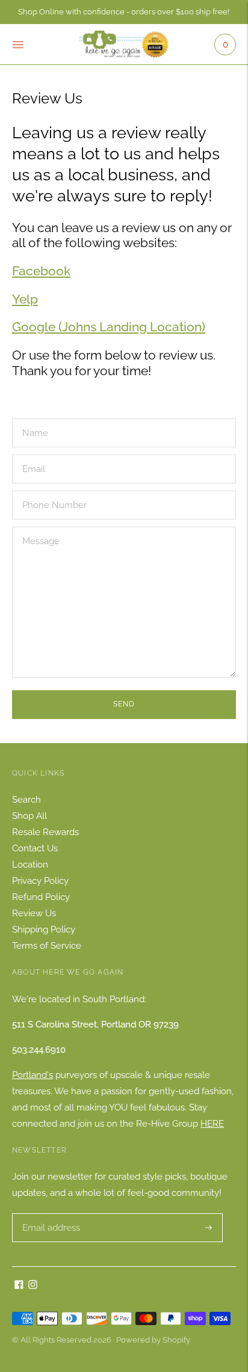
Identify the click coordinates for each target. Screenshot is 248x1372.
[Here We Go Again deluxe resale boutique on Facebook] (18, 1286)
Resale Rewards (45, 832)
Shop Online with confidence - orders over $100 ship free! (123, 11)
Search (26, 799)
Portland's (32, 1075)
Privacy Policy (40, 880)
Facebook (41, 270)
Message (40, 526)
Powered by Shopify (153, 1339)
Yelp (25, 299)
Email (34, 454)
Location (30, 864)
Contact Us (35, 848)
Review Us (34, 913)
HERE (212, 1123)
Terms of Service (46, 945)
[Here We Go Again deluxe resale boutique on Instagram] (32, 1286)
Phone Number (52, 490)
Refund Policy (41, 897)
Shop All (29, 815)
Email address (49, 1213)
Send (124, 704)
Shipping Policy (43, 929)
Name (35, 418)
